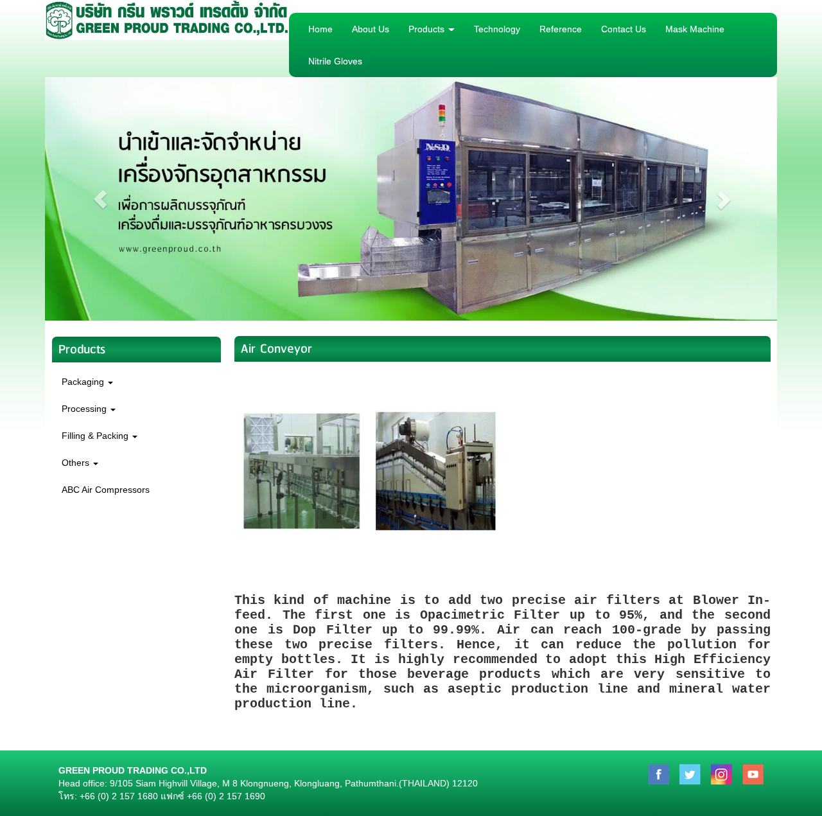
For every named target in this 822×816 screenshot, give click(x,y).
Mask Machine (694, 29)
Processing (85, 409)
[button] (100, 199)
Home (320, 29)
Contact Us (623, 29)
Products (427, 29)
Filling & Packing (96, 435)
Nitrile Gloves (335, 61)
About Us (370, 29)
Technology (497, 29)
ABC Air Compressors (106, 489)
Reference (560, 29)
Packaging (84, 382)
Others (77, 462)
